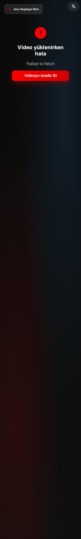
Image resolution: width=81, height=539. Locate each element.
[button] (73, 6)
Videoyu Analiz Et (40, 75)
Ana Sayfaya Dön (26, 9)
